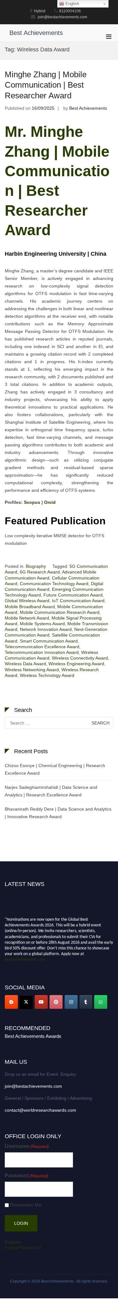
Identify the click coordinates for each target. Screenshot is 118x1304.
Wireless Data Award (25, 663)
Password (26, 1175)
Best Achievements (36, 32)
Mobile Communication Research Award (59, 612)
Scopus (33, 502)
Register (13, 1241)
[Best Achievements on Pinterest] (56, 1002)
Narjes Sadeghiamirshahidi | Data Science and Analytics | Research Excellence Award (51, 791)
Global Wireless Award (27, 600)
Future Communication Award (73, 594)
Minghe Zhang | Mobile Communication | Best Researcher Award (46, 85)
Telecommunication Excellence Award (42, 646)
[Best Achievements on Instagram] (71, 1002)
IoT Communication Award (78, 600)
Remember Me (25, 1205)
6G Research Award (40, 571)
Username (27, 1146)
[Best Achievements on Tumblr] (86, 1002)
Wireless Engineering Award (76, 663)
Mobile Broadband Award (30, 606)
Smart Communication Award (49, 640)
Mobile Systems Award (42, 623)
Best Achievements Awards (33, 1036)
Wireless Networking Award (32, 669)
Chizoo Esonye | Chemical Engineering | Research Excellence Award (55, 769)
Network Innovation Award (46, 629)
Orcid (50, 502)
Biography (36, 566)
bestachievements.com (25, 958)
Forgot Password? (23, 1247)
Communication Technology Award (54, 583)
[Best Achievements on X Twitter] (26, 1002)
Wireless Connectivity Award (80, 658)
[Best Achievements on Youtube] (41, 1002)
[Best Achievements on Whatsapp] (100, 1002)
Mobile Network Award (27, 617)
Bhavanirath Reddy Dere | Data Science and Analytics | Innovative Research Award (58, 812)
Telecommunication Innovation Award (42, 652)
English (71, 3)
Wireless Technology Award (47, 675)
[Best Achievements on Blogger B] (11, 1002)
